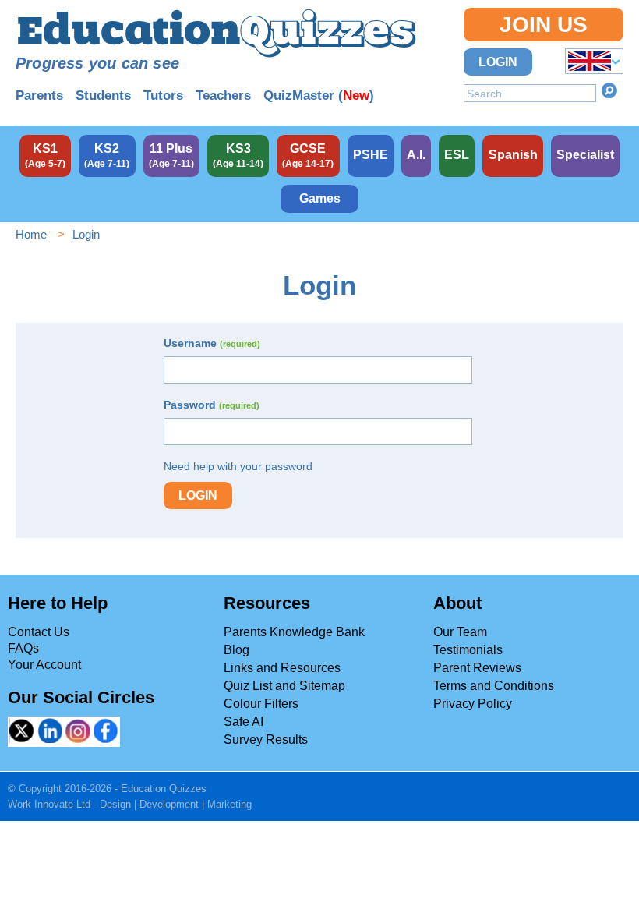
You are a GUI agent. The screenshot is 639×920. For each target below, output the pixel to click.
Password (211, 404)
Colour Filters (261, 703)
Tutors (163, 95)
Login (497, 62)
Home (31, 234)
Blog (236, 649)
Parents (39, 95)
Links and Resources (282, 667)
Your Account (44, 664)
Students (103, 95)
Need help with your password (238, 466)
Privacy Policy (472, 703)
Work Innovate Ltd (49, 804)
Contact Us (38, 632)
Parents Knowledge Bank (294, 632)
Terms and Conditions (493, 685)
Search (609, 90)
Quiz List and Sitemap (284, 685)
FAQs (23, 648)
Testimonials (468, 649)
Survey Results (266, 739)
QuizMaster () (318, 95)
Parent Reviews (477, 667)
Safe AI (243, 721)
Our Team (460, 632)
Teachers (223, 95)
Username (212, 343)
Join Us (544, 24)
